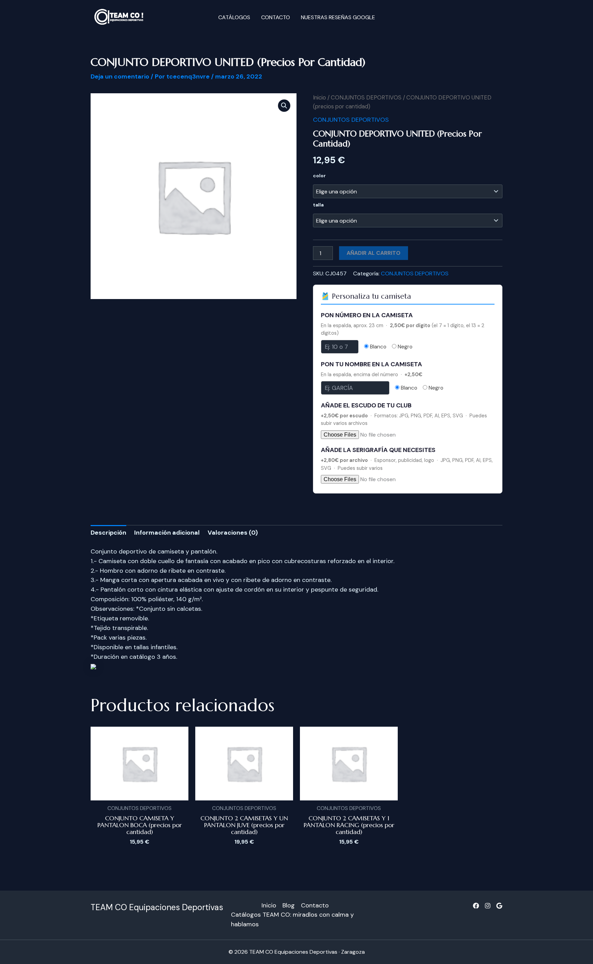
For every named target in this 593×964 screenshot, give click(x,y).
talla (318, 205)
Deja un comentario (120, 76)
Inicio (319, 97)
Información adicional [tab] (167, 532)
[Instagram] (488, 906)
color (319, 175)
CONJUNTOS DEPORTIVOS (366, 97)
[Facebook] (476, 906)
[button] (284, 105)
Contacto (275, 17)
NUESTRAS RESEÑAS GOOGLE (338, 17)
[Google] (499, 906)
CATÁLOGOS (234, 17)
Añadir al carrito (373, 253)
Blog (288, 905)
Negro (404, 346)
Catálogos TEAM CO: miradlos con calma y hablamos (292, 919)
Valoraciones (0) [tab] (233, 532)
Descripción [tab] (108, 532)
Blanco (377, 346)
